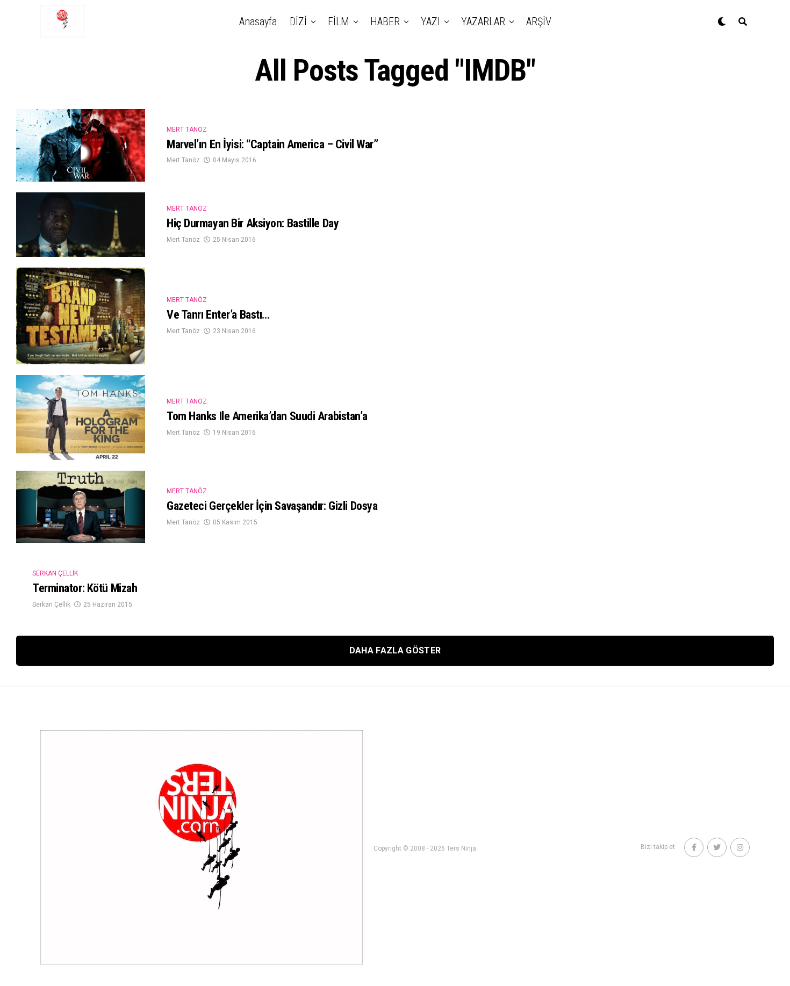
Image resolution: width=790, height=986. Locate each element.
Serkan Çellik (51, 604)
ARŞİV (538, 21)
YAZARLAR (483, 21)
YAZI (430, 21)
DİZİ (298, 21)
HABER (385, 21)
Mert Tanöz (183, 160)
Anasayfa (258, 21)
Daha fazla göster (395, 650)
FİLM (338, 21)
